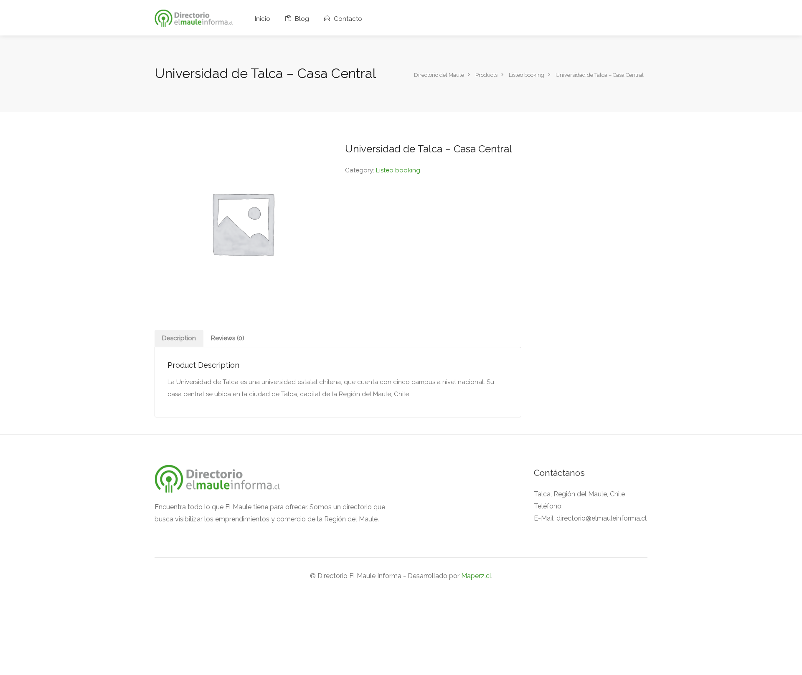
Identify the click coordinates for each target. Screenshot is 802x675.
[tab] (179, 338)
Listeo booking (398, 170)
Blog (301, 19)
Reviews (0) (227, 338)
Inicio (262, 19)
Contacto (347, 19)
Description (179, 338)
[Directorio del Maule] (194, 18)
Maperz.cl (476, 576)
